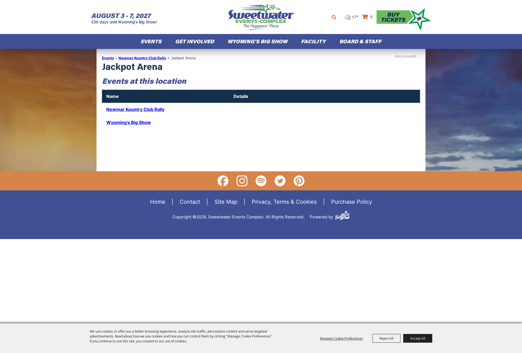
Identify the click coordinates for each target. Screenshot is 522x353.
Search (334, 17)
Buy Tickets (393, 17)
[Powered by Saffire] (342, 216)
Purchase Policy (351, 201)
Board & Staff (360, 41)
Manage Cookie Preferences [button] (341, 338)
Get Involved (194, 41)
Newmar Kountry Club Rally (142, 57)
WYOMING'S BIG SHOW (257, 41)
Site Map (226, 201)
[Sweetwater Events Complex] (261, 17)
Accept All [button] (417, 338)
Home (157, 201)
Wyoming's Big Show (128, 122)
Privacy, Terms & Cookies (284, 201)
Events (151, 41)
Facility (313, 41)
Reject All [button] (386, 338)
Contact (190, 201)
